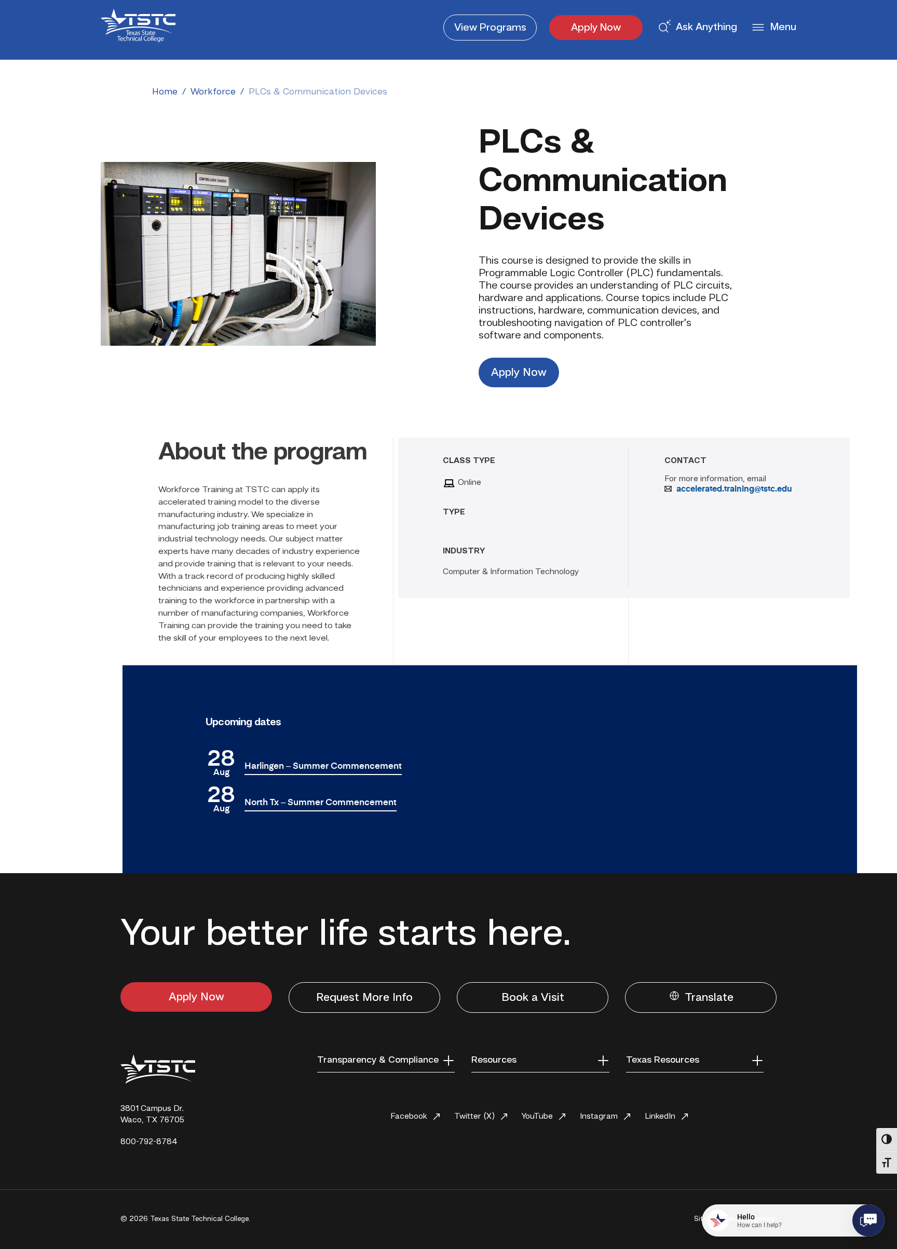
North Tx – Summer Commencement (320, 802)
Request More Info (364, 997)
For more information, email (715, 479)
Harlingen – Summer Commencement (323, 766)
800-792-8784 (149, 1142)
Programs (490, 28)
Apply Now (596, 28)
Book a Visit (532, 997)
